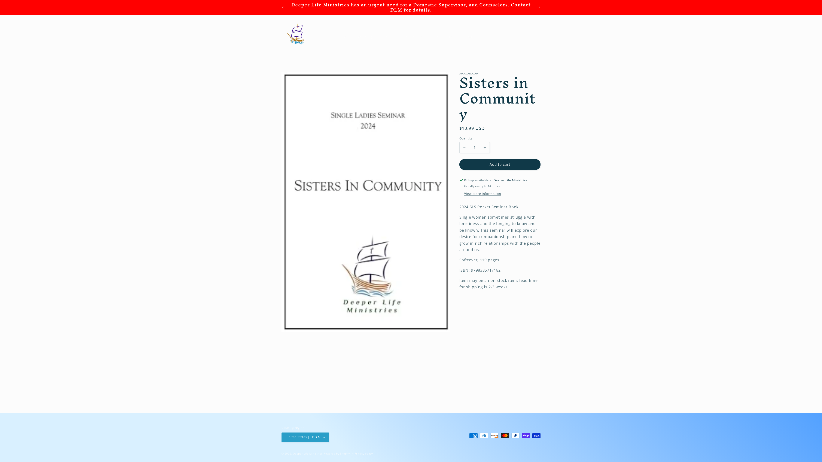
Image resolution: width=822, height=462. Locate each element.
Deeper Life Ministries (308, 453)
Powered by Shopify (337, 453)
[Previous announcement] (282, 7)
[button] (344, 37)
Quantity (466, 138)
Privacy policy (363, 453)
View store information (482, 193)
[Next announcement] (539, 7)
